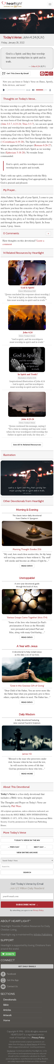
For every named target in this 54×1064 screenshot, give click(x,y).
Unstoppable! (27, 578)
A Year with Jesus (27, 646)
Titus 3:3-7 (27, 124)
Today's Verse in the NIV (27, 840)
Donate (8, 954)
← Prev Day (13, 847)
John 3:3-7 (7, 124)
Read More (27, 774)
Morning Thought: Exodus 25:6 (27, 549)
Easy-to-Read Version (28, 1044)
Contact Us (12, 986)
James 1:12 (27, 754)
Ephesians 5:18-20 (15, 152)
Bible (6, 1004)
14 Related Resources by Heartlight (23, 253)
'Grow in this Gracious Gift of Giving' (27, 685)
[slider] (16, 90)
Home (6, 1020)
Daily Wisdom (27, 714)
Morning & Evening (27, 510)
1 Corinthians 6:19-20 (12, 141)
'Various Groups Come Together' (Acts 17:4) (27, 617)
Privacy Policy (38, 910)
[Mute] (33, 90)
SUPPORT (7, 940)
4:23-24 (17, 124)
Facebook (11, 974)
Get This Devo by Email (18, 73)
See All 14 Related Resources (27, 445)
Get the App (13, 980)
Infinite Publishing (43, 934)
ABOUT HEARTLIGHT (16, 921)
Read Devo (27, 566)
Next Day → (40, 847)
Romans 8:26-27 (43, 145)
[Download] (50, 90)
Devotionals (9, 999)
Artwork (7, 1015)
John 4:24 (35, 66)
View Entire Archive (27, 852)
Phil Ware (16, 806)
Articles (7, 1009)
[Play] (4, 90)
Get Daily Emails (27, 966)
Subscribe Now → (27, 904)
